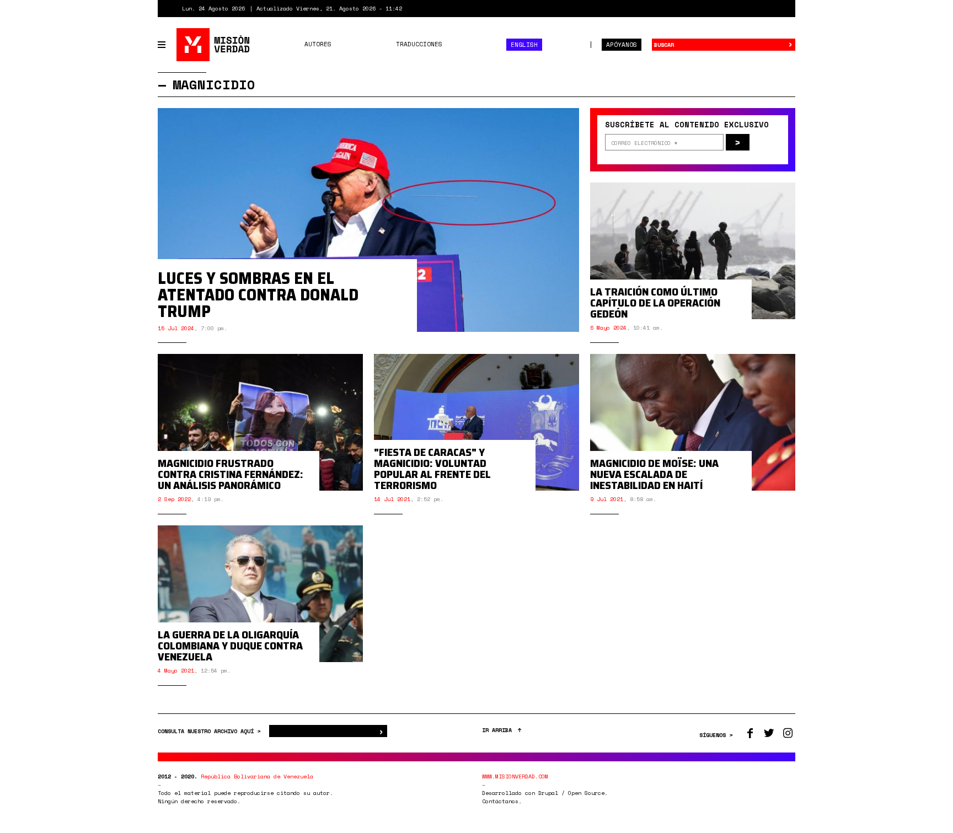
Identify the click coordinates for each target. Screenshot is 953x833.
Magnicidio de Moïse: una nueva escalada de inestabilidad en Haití (654, 474)
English (524, 44)
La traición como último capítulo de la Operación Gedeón (655, 303)
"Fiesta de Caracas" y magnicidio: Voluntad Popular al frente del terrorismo (432, 468)
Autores (317, 44)
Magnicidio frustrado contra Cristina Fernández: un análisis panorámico (230, 474)
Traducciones (419, 44)
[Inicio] (213, 44)
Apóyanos (621, 44)
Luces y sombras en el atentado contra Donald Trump (258, 294)
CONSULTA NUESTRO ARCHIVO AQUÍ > (211, 731)
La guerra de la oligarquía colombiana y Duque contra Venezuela (230, 645)
